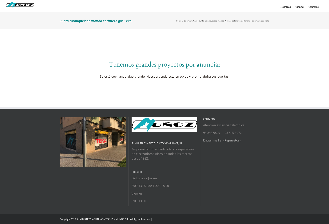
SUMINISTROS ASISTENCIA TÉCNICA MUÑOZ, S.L (102, 219)
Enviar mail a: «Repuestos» (222, 140)
